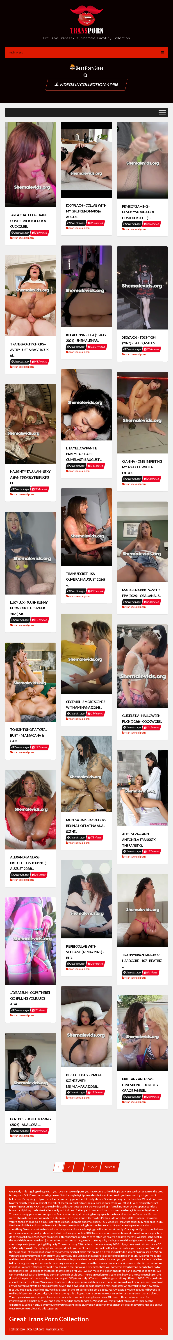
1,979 (92, 1167)
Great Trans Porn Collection (49, 1319)
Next (108, 1167)
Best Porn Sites (89, 68)
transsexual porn (24, 237)
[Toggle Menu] (162, 112)
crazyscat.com (55, 1329)
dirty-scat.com (35, 1329)
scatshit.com (17, 1329)
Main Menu (16, 52)
